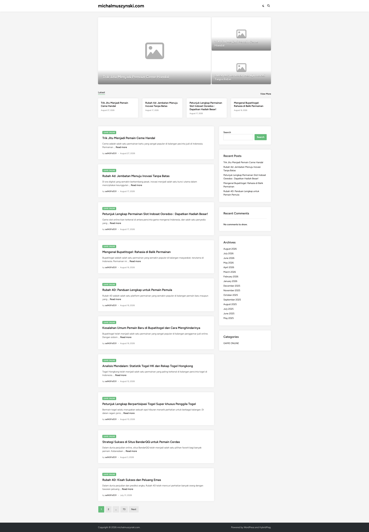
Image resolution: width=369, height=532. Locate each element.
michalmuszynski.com (121, 6)
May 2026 (228, 262)
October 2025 (230, 295)
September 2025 (232, 299)
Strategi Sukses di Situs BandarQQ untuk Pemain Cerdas (141, 442)
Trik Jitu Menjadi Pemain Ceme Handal (128, 138)
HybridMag (265, 527)
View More (265, 94)
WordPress (249, 527)
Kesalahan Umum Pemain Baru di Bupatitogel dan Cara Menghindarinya (151, 328)
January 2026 (230, 281)
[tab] (101, 92)
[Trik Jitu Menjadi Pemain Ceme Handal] (154, 50)
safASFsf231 (111, 153)
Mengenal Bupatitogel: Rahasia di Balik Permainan (136, 252)
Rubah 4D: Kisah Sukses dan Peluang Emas (131, 480)
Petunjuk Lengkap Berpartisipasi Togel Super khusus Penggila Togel (149, 404)
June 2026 (228, 258)
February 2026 (230, 276)
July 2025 (228, 309)
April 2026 (228, 267)
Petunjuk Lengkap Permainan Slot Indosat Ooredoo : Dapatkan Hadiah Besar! (206, 106)
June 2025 (228, 313)
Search (227, 132)
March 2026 (229, 272)
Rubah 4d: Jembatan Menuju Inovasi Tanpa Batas (136, 176)
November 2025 (231, 290)
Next (133, 509)
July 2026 (228, 253)
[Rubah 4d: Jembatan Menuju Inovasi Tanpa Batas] (241, 67)
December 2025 (231, 285)
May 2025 (228, 318)
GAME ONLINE (109, 133)
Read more (121, 147)
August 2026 (230, 248)
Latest (101, 92)
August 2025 (230, 304)
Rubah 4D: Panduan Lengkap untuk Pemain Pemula (137, 290)
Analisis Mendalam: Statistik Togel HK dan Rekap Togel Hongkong (147, 366)
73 (124, 509)
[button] (197, 21)
